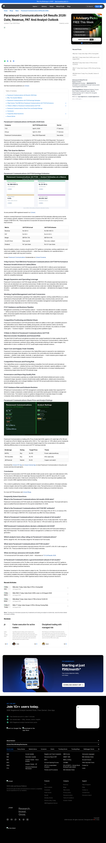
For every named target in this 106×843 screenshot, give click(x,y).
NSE (8, 757)
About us (65, 784)
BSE (8, 759)
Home (5, 10)
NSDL (8, 765)
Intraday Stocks (48, 798)
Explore (35, 6)
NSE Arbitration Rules (88, 757)
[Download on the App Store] (30, 729)
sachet (66, 23)
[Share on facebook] (8, 61)
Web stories (66, 790)
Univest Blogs (27, 492)
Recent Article (11, 116)
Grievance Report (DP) (50, 757)
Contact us (85, 790)
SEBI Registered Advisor (51, 803)
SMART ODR (66, 757)
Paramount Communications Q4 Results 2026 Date (22, 95)
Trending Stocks (62, 749)
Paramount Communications (17, 257)
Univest (27, 86)
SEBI (8, 754)
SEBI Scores (66, 754)
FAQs (83, 787)
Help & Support (86, 784)
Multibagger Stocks (89, 749)
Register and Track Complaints (52, 754)
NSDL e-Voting (67, 759)
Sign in (98, 6)
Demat (51, 6)
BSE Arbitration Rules (69, 769)
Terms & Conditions (68, 798)
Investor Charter (67, 800)
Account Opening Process (51, 762)
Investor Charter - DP (31, 764)
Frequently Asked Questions (15, 113)
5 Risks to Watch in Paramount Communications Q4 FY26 (23, 105)
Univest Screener (41, 257)
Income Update (30, 754)
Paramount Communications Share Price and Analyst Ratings (24, 108)
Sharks (52, 749)
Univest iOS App (17, 465)
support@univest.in (82, 96)
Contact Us (85, 765)
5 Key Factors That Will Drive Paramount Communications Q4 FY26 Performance (30, 103)
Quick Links (10, 749)
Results (46, 795)
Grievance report (87, 795)
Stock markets (48, 787)
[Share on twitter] (11, 61)
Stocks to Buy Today (50, 800)
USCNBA (65, 762)
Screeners (44, 749)
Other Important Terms (88, 762)
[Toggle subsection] (66, 103)
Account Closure (86, 759)
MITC (45, 759)
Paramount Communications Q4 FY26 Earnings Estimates (23, 100)
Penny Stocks (21, 749)
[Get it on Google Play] (14, 729)
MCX (8, 762)
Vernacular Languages (88, 754)
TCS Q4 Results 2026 (49, 555)
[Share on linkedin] (14, 61)
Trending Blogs (75, 749)
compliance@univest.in (93, 96)
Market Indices (33, 749)
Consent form (86, 792)
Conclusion (10, 111)
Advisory (44, 6)
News (17, 10)
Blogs (69, 6)
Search (91, 6)
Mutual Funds (60, 6)
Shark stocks (47, 792)
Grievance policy (68, 795)
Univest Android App (30, 465)
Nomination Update (31, 757)
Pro (45, 784)
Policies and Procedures (51, 769)
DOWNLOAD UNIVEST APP (72, 685)
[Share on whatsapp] (5, 61)
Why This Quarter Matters (14, 97)
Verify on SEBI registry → (77, 99)
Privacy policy (67, 792)
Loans (83, 768)
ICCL (8, 768)
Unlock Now (64, 1)
